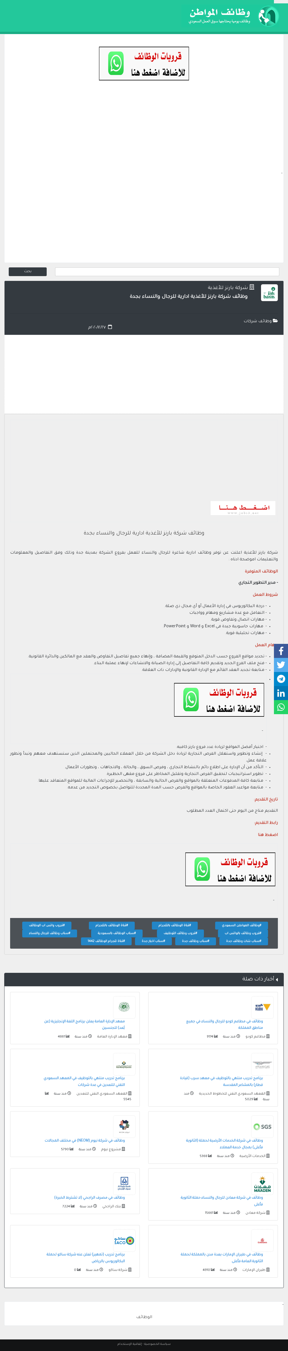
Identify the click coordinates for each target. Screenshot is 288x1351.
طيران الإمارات (254, 1270)
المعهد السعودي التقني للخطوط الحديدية (232, 1094)
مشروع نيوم (110, 1150)
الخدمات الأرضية (252, 1156)
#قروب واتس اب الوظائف (47, 925)
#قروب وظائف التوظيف (180, 933)
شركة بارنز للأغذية (228, 288)
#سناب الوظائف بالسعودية (117, 933)
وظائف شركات (258, 321)
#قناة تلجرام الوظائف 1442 (106, 941)
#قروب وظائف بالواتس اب (243, 933)
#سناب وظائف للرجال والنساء (49, 933)
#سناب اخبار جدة (153, 941)
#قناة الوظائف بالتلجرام (175, 925)
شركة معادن (255, 1213)
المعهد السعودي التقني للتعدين (101, 1094)
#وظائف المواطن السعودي (241, 925)
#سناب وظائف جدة (195, 941)
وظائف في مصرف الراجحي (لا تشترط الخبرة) (89, 1198)
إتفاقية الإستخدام (130, 1344)
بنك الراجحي (111, 1207)
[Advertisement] (144, 131)
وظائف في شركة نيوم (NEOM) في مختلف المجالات (85, 1141)
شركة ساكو (117, 1270)
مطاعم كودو (255, 1037)
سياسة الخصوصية (157, 1344)
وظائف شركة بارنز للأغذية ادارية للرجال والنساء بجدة (144, 533)
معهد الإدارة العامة (111, 1037)
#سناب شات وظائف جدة (243, 941)
